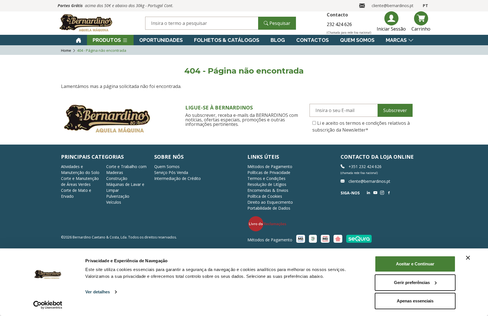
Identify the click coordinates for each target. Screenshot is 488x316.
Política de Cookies (264, 196)
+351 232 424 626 (364, 166)
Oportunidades (161, 40)
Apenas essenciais (415, 300)
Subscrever (395, 110)
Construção (116, 178)
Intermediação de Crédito (177, 178)
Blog (278, 40)
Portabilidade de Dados (268, 208)
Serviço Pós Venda (171, 172)
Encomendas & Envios (267, 190)
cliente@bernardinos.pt (392, 5)
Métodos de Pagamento (269, 166)
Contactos (312, 40)
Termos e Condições (266, 178)
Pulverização (117, 196)
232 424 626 (339, 24)
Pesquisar (279, 23)
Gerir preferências (412, 282)
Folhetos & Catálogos (226, 40)
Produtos (107, 40)
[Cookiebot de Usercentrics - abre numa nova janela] (48, 305)
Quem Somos (357, 40)
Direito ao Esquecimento (270, 202)
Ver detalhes (97, 291)
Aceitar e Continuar (415, 263)
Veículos (113, 202)
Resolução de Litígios (266, 184)
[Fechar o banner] (468, 258)
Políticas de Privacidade (268, 172)
